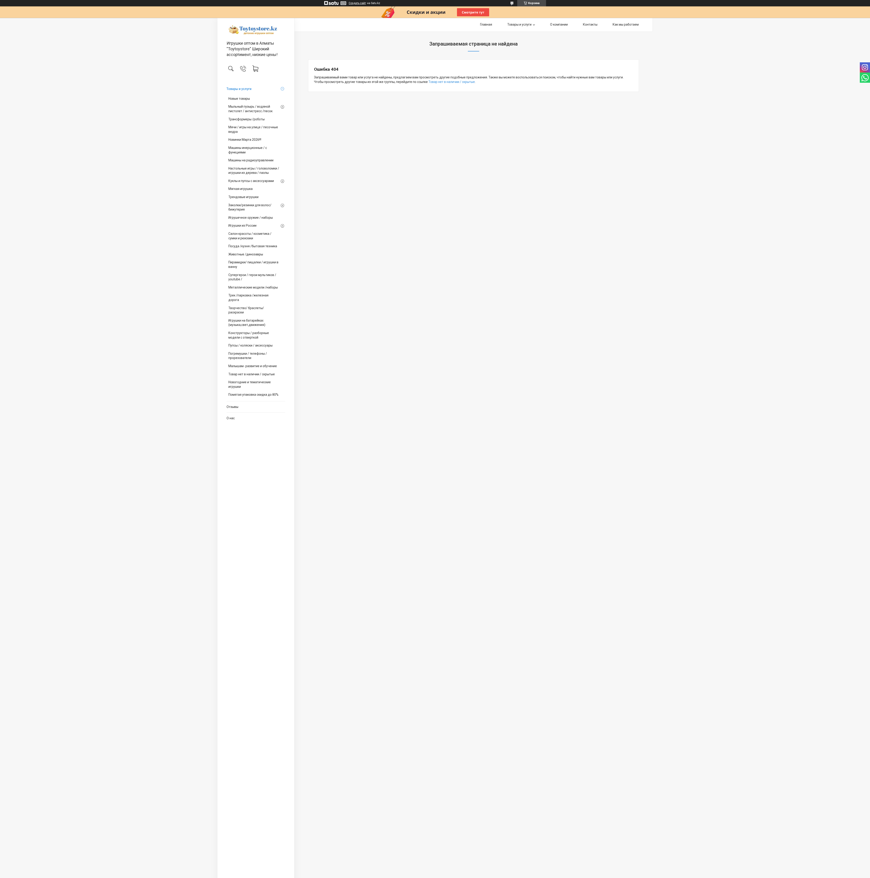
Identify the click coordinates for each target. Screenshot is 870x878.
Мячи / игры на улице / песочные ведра (253, 129)
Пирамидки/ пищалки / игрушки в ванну (253, 264)
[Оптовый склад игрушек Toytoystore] (256, 30)
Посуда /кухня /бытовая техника (252, 246)
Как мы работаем (626, 24)
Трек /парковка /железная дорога (248, 297)
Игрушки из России (242, 225)
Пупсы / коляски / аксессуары (250, 345)
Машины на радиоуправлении (250, 160)
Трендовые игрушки (243, 197)
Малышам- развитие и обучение (252, 366)
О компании (559, 24)
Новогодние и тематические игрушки (249, 384)
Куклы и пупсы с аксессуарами (251, 181)
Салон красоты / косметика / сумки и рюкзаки (249, 236)
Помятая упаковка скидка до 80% (253, 394)
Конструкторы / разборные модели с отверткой (248, 335)
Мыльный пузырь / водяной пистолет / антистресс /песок (250, 109)
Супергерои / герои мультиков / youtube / (252, 277)
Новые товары (239, 98)
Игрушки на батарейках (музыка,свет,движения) (246, 323)
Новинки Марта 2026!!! (244, 139)
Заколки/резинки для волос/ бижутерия (249, 207)
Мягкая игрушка (240, 189)
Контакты (590, 24)
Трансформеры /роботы (246, 119)
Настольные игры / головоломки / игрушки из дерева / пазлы (253, 171)
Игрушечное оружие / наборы (250, 217)
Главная (486, 24)
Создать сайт (357, 3)
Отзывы (232, 407)
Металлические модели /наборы (253, 287)
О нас (231, 418)
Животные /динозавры (245, 254)
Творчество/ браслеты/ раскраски (246, 310)
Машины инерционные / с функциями (247, 150)
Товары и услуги (239, 89)
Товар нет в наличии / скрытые (251, 374)
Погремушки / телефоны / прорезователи (247, 356)
